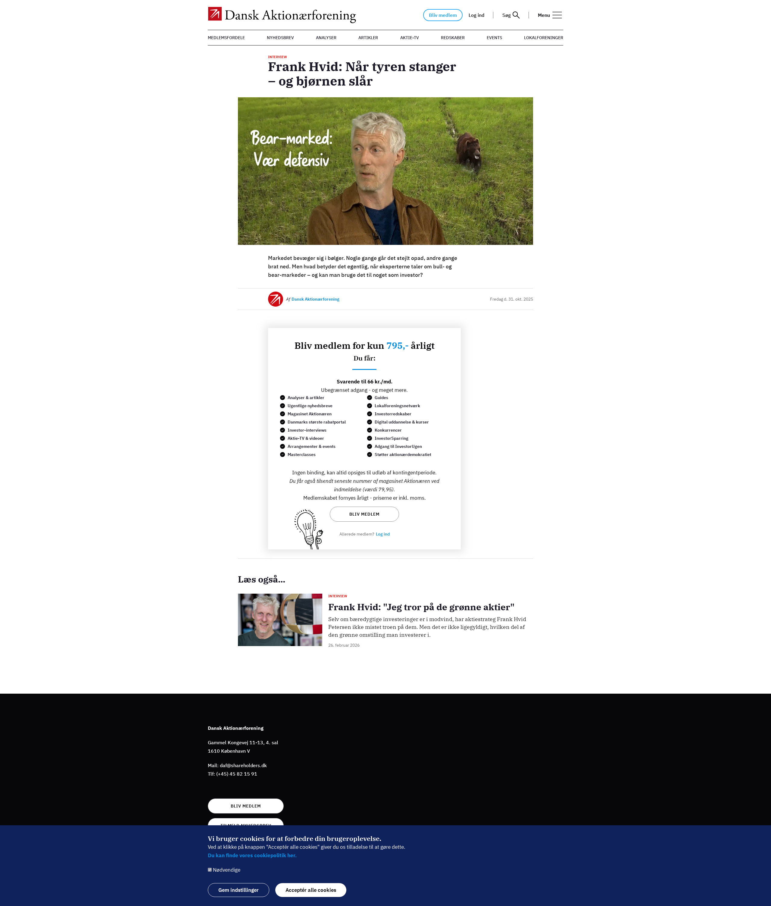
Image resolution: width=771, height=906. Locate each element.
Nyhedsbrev (280, 37)
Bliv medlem (443, 15)
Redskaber (453, 37)
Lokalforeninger (543, 37)
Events (494, 37)
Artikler (368, 37)
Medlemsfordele (226, 37)
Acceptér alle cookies (311, 890)
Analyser (326, 37)
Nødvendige (226, 870)
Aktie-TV (409, 37)
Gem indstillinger (238, 890)
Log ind (476, 15)
